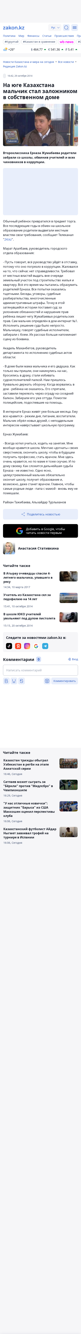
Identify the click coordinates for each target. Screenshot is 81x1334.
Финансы (33, 36)
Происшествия (64, 36)
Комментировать (64, 681)
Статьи (46, 36)
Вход (75, 659)
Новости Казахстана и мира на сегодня (28, 62)
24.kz (8, 239)
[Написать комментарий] (40, 670)
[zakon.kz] (13, 27)
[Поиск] (66, 27)
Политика (9, 36)
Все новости (66, 62)
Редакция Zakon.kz (15, 66)
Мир (21, 36)
